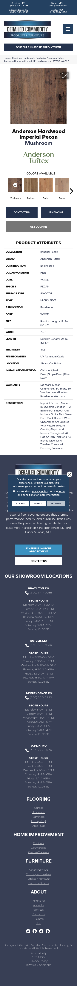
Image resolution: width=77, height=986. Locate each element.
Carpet (38, 807)
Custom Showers (38, 852)
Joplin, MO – (58, 11)
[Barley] (46, 185)
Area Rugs (38, 825)
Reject (38, 503)
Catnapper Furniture (38, 874)
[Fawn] (62, 185)
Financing (56, 212)
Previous (5, 185)
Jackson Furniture (39, 878)
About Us (38, 905)
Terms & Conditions (38, 964)
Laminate (38, 816)
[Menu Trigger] (68, 29)
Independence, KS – (19, 11)
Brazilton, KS (38, 588)
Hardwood (28, 58)
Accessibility (38, 952)
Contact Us (22, 212)
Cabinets (38, 843)
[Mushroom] (15, 185)
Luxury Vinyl (38, 821)
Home (7, 58)
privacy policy (40, 491)
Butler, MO (38, 640)
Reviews (39, 918)
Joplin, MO (39, 745)
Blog (38, 923)
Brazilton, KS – (19, 4)
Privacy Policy (39, 960)
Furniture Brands (38, 883)
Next (71, 185)
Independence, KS (38, 693)
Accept (20, 503)
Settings (56, 503)
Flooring (16, 58)
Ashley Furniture (38, 869)
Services (38, 909)
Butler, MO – (58, 4)
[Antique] (30, 185)
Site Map (38, 956)
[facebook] (28, 931)
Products (40, 58)
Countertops (38, 847)
